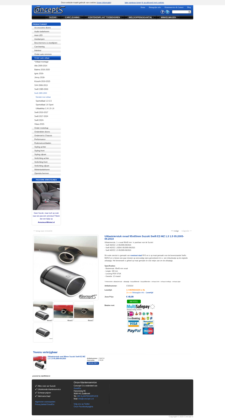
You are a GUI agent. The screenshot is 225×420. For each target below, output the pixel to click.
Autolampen (39, 39)
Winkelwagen (168, 17)
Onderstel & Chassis (43, 135)
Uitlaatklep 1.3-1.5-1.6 (45, 108)
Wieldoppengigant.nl (140, 17)
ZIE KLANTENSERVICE (87, 396)
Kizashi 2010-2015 (42, 81)
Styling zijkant (40, 154)
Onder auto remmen (43, 54)
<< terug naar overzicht (42, 230)
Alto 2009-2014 (40, 66)
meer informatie (104, 2)
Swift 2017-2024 (41, 116)
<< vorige (175, 230)
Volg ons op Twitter (82, 404)
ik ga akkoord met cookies (153, 2)
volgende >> (186, 230)
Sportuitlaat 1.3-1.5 (44, 101)
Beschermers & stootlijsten (45, 43)
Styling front (39, 151)
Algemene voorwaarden (45, 402)
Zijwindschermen (41, 173)
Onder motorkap (41, 128)
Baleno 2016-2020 (42, 69)
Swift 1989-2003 (41, 89)
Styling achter (40, 147)
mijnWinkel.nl (45, 376)
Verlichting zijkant (41, 166)
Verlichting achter (41, 158)
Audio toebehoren (41, 31)
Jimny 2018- (39, 77)
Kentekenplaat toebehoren (104, 17)
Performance (39, 139)
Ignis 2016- (39, 73)
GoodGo (77, 388)
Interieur (37, 50)
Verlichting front (40, 162)
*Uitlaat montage (41, 62)
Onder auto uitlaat (41, 58)
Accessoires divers (42, 28)
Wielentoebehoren (42, 169)
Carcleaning (39, 46)
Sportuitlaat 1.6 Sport (44, 105)
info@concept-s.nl (86, 399)
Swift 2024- (39, 120)
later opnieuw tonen (133, 2)
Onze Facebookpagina (83, 406)
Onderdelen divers (42, 132)
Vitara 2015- (39, 124)
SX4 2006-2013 (41, 85)
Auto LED (38, 35)
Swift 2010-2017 (41, 112)
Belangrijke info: (142, 293)
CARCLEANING (72, 17)
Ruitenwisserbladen (42, 143)
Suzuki (53, 17)
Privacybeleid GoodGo (44, 404)
